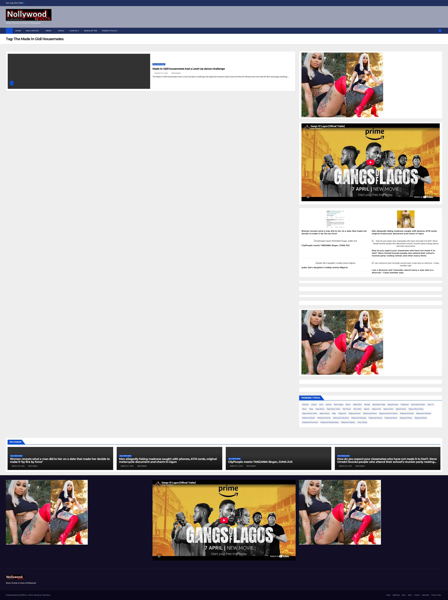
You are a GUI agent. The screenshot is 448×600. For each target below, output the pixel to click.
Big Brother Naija (379, 404)
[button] (436, 31)
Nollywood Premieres (310, 422)
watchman (176, 73)
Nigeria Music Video (309, 413)
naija (311, 409)
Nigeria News (324, 413)
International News (418, 404)
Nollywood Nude (421, 418)
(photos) (305, 404)
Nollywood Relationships (330, 422)
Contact (74, 31)
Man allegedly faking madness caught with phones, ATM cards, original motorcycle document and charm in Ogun (168, 460)
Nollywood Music (391, 418)
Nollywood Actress (370, 413)
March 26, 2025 (345, 466)
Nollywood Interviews (341, 418)
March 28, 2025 (18, 466)
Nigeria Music (401, 409)
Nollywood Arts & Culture (388, 413)
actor (321, 404)
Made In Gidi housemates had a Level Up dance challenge (188, 68)
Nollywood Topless (348, 422)
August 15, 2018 (161, 73)
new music (347, 409)
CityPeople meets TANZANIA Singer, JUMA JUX (325, 245)
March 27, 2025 (127, 466)
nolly (334, 413)
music (304, 409)
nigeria (366, 409)
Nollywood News (159, 64)
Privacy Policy (110, 31)
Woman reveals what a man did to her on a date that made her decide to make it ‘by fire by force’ (60, 460)
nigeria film (376, 409)
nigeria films (388, 409)
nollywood (342, 413)
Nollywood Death (308, 418)
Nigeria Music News (416, 409)
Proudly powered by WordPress (17, 595)
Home (18, 31)
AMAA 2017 (357, 404)
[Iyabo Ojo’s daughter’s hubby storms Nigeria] (335, 263)
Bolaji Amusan (393, 404)
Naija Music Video (333, 409)
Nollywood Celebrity (423, 413)
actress (328, 404)
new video (357, 409)
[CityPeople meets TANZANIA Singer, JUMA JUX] (335, 241)
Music (61, 31)
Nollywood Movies (375, 418)
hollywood (404, 404)
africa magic (338, 404)
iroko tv (431, 404)
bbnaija (367, 404)
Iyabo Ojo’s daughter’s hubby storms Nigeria (324, 267)
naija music (320, 409)
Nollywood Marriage (358, 418)
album (348, 404)
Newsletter (90, 31)
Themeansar (46, 595)
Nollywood (32, 31)
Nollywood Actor (354, 413)
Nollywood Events (324, 418)
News (49, 31)
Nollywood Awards (407, 413)
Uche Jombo (362, 422)
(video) (314, 404)
